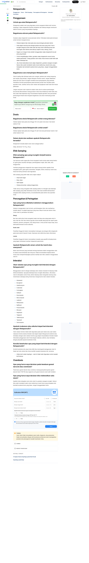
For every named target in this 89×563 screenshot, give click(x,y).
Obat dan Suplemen (17, 6)
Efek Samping (28, 12)
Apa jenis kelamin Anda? (19, 398)
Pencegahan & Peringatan (40, 12)
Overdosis (15, 14)
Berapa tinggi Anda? (18, 404)
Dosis (22, 12)
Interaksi (50, 12)
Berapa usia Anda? (18, 401)
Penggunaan (16, 12)
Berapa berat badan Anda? (20, 407)
